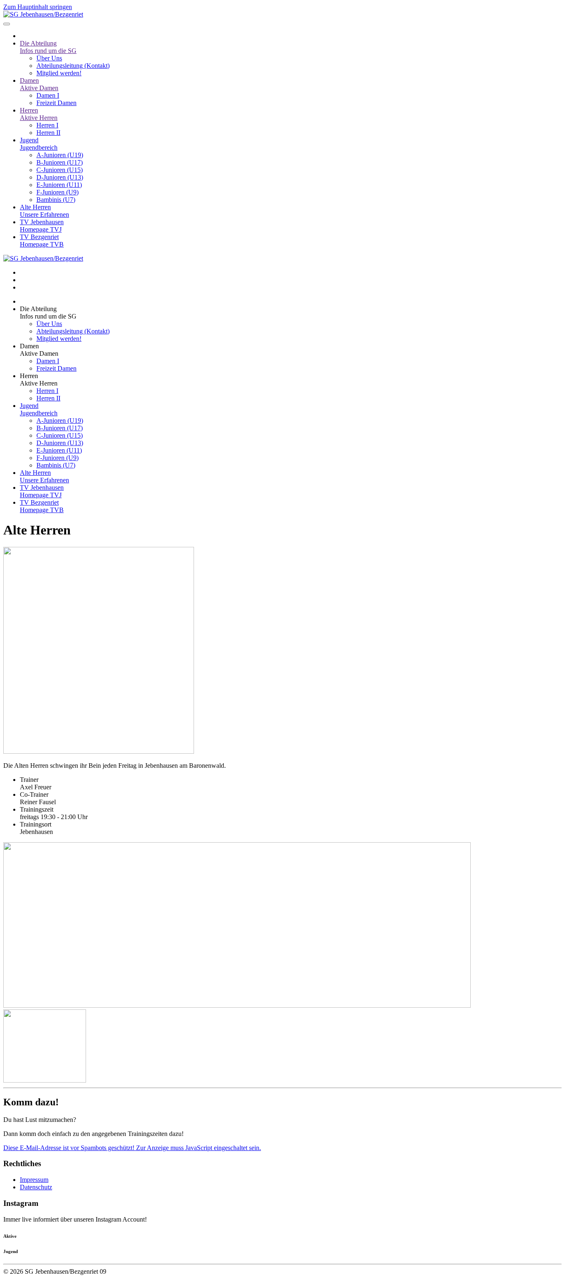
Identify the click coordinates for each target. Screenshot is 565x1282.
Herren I (47, 125)
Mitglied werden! (58, 73)
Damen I (47, 95)
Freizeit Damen (56, 102)
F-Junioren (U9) (57, 192)
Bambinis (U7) (55, 199)
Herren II (48, 132)
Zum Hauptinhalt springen (37, 6)
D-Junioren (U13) (59, 177)
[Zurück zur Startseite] (43, 14)
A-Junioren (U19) (59, 154)
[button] (291, 312)
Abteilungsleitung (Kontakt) (73, 65)
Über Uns (49, 58)
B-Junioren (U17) (59, 162)
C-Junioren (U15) (59, 169)
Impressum (34, 1179)
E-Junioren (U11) (59, 184)
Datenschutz (36, 1187)
